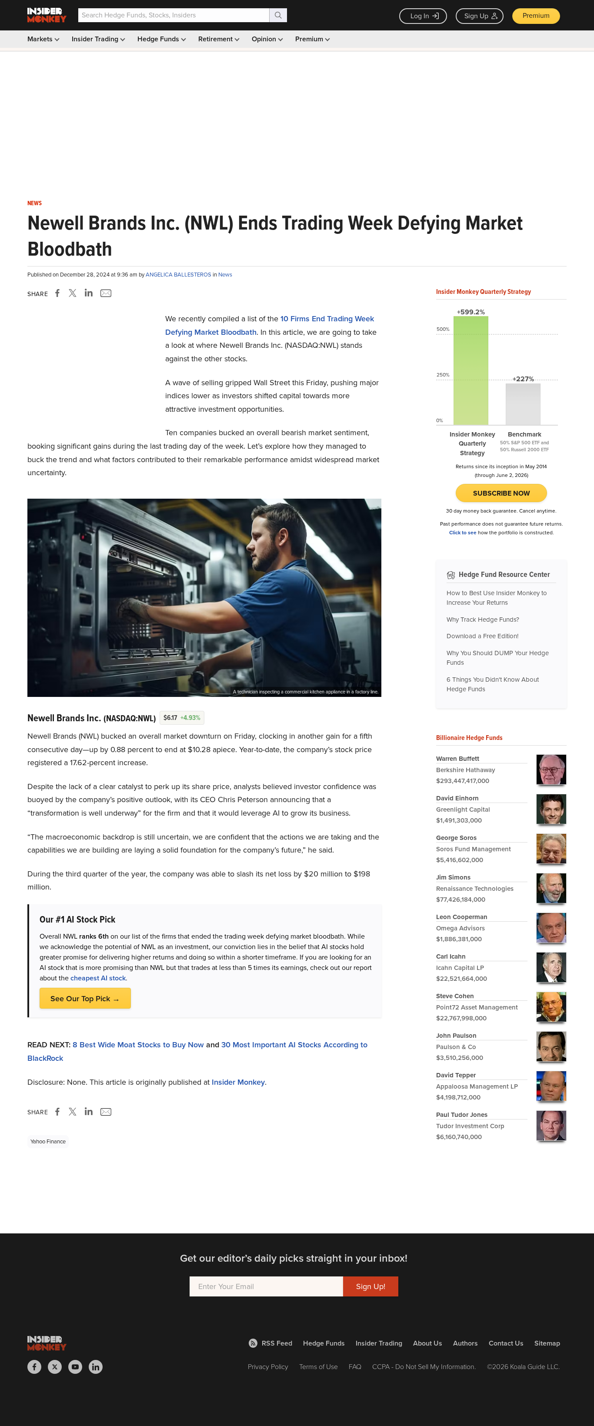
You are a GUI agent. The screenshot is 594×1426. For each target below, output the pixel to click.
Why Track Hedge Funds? (483, 619)
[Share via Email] (105, 293)
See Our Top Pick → (85, 998)
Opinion (265, 39)
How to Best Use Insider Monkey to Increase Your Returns (497, 598)
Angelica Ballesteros (179, 274)
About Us (427, 1343)
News (34, 203)
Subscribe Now (501, 493)
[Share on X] (74, 293)
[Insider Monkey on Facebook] (37, 1367)
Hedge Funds (159, 39)
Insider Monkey (238, 1082)
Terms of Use (318, 1367)
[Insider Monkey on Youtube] (78, 1367)
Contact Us (506, 1343)
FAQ (355, 1367)
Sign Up (476, 16)
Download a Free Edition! (482, 636)
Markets (40, 39)
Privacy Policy (268, 1367)
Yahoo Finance (48, 1141)
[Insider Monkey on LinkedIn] (99, 1367)
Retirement (216, 39)
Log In (419, 16)
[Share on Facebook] (59, 293)
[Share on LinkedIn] (89, 293)
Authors (465, 1343)
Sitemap (547, 1343)
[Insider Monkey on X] (58, 1367)
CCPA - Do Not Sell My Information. (424, 1367)
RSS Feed (277, 1343)
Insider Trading (96, 39)
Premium (536, 15)
